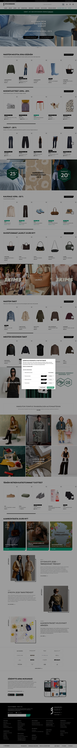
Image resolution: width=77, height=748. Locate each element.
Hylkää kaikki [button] (42, 387)
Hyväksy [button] (50, 376)
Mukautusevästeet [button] (27, 376)
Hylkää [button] (44, 376)
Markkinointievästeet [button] (27, 379)
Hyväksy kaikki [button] (50, 387)
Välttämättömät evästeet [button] (28, 372)
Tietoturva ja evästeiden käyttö (27, 366)
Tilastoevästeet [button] (26, 383)
